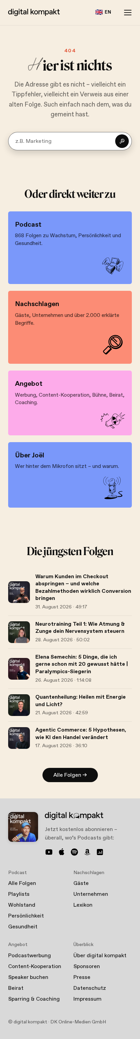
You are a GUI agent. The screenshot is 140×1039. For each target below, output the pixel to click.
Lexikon (82, 905)
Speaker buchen (28, 977)
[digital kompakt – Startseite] (34, 12)
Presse (81, 977)
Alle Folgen (22, 883)
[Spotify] (74, 852)
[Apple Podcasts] (62, 852)
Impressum (87, 999)
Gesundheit (22, 926)
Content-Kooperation (34, 966)
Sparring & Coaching (34, 999)
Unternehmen (90, 894)
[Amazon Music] (87, 852)
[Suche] (122, 141)
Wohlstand (21, 905)
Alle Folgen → (70, 775)
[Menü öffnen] (127, 12)
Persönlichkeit (26, 916)
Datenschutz (89, 988)
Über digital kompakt (99, 955)
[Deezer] (100, 852)
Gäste (81, 883)
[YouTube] (49, 852)
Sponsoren (86, 966)
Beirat (15, 988)
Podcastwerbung (29, 955)
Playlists (19, 894)
